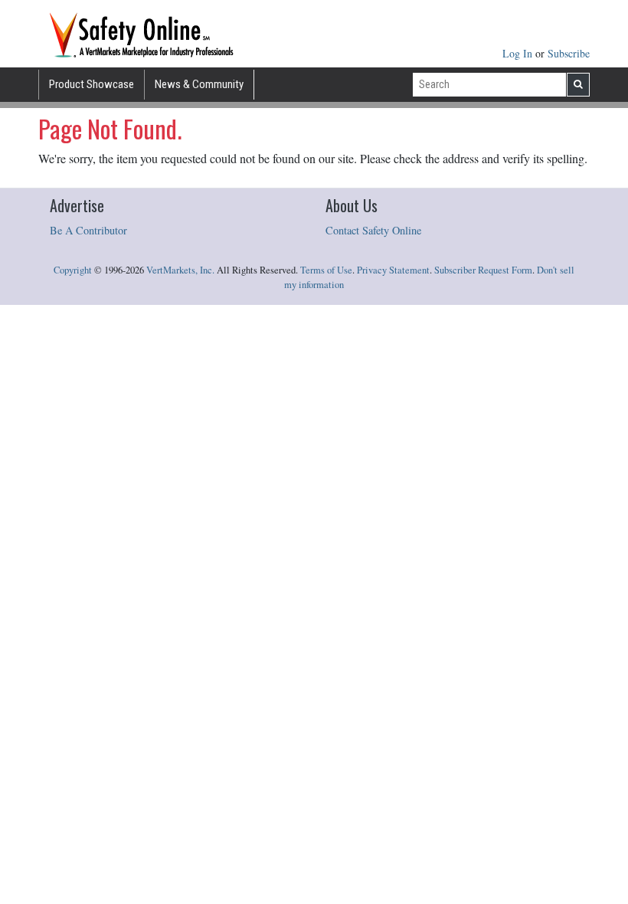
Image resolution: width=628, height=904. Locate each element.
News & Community (199, 84)
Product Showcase (91, 84)
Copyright (73, 270)
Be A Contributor (88, 230)
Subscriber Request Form (483, 270)
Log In (518, 53)
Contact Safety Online (373, 230)
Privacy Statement (393, 270)
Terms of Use (326, 270)
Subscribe (569, 53)
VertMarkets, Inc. (180, 270)
